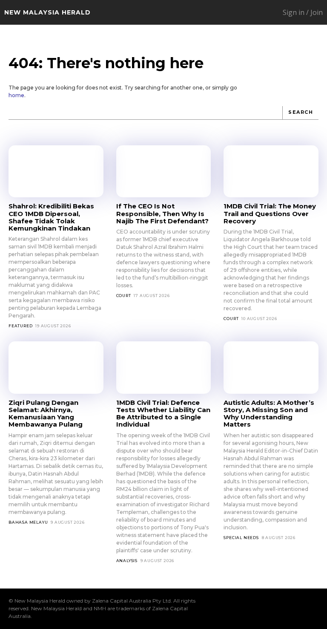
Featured (20, 325)
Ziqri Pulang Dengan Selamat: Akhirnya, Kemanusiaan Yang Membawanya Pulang (46, 413)
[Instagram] (245, 608)
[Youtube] (313, 608)
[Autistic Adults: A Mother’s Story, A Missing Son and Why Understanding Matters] (271, 367)
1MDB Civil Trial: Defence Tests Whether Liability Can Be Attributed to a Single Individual (163, 413)
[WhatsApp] (300, 608)
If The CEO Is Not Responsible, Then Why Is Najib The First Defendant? (162, 213)
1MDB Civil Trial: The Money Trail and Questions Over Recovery (270, 213)
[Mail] (259, 608)
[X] (286, 608)
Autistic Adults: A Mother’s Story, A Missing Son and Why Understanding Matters (269, 413)
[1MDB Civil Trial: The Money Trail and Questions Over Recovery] (271, 171)
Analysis (127, 560)
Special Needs (241, 537)
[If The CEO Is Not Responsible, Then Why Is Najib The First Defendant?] (163, 171)
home (16, 95)
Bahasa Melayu (28, 522)
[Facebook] (232, 608)
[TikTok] (273, 608)
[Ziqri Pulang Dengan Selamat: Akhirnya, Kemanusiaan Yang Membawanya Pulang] (56, 367)
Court (123, 295)
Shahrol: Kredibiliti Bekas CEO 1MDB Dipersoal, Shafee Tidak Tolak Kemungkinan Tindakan (51, 217)
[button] (245, 12)
